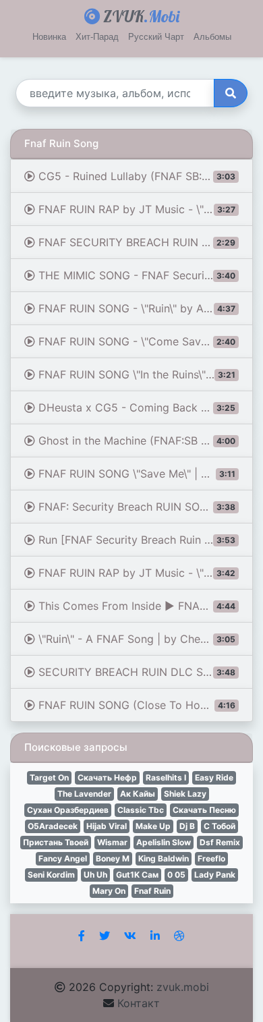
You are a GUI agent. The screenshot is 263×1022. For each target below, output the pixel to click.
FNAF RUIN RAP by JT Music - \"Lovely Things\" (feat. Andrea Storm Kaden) (144, 209)
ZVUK (139, 16)
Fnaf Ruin (152, 891)
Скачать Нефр (107, 777)
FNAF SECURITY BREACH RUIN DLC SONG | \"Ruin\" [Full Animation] (144, 242)
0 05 (176, 875)
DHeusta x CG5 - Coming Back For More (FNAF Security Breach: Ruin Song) (144, 407)
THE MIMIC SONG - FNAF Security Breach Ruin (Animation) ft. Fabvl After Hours (144, 275)
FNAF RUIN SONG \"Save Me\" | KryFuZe (138, 473)
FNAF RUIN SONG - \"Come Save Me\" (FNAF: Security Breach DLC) (144, 341)
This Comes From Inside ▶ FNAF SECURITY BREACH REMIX (144, 606)
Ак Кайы (137, 794)
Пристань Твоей (55, 842)
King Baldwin (163, 858)
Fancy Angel (62, 858)
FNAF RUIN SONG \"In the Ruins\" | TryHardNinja (144, 374)
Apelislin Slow (163, 842)
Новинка (49, 36)
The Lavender (84, 794)
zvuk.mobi (182, 987)
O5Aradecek (53, 826)
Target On (49, 777)
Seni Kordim (51, 875)
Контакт (138, 1003)
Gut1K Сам (137, 875)
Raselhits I (166, 777)
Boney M (112, 858)
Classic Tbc (140, 810)
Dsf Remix (220, 842)
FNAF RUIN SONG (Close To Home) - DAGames (144, 705)
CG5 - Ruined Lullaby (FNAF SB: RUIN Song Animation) (144, 176)
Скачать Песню (204, 810)
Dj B (187, 826)
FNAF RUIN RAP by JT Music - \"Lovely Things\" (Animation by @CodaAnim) (144, 572)
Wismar (112, 842)
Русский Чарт (156, 36)
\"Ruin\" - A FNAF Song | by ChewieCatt (137, 639)
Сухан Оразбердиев (68, 810)
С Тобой (219, 826)
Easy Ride (214, 777)
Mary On (108, 891)
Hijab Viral (106, 826)
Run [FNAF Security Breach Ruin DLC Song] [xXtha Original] (144, 539)
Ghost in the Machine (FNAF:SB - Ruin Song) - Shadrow (144, 440)
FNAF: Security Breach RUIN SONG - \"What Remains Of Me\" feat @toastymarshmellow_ (144, 506)
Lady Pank (214, 875)
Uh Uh (95, 875)
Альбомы (212, 36)
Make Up (153, 826)
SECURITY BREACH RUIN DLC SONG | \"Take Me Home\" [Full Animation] (144, 672)
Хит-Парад (97, 36)
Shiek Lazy (185, 794)
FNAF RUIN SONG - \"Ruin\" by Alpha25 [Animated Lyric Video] (144, 308)
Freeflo (211, 858)
